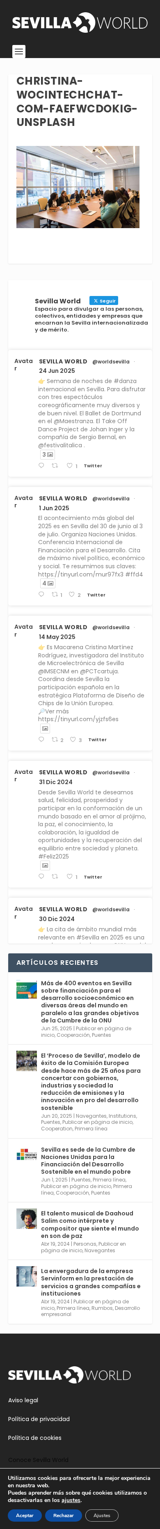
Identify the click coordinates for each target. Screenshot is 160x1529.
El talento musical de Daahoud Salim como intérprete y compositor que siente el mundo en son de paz (90, 1224)
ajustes (71, 1500)
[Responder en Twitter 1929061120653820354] (43, 594)
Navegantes (91, 1115)
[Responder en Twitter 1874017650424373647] (43, 876)
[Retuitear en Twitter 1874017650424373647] (57, 876)
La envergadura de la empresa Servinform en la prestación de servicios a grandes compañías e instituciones (91, 1282)
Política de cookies (35, 1438)
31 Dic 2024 (56, 782)
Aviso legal (23, 1400)
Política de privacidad (39, 1419)
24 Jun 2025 (57, 371)
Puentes (101, 1034)
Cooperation (57, 1128)
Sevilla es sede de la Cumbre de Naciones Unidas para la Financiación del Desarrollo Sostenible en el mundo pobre (88, 1161)
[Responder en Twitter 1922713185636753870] (43, 739)
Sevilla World (63, 361)
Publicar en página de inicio (97, 1122)
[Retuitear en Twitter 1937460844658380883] (57, 466)
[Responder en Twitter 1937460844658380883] (43, 466)
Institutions (122, 1115)
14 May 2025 (57, 637)
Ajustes (102, 1515)
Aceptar (25, 1515)
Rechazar (63, 1515)
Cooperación (73, 1034)
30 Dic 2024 (57, 919)
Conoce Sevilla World (38, 1460)
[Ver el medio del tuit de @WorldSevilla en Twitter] (45, 728)
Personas (84, 1243)
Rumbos (102, 1308)
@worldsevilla (111, 362)
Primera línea (91, 1128)
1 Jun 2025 (54, 508)
